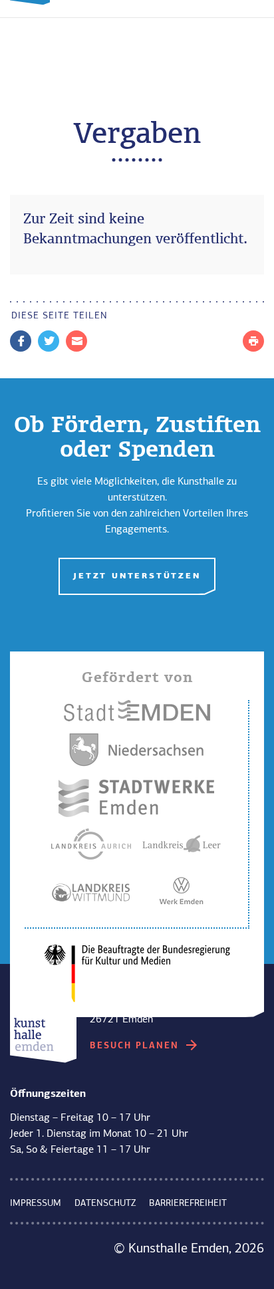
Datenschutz (105, 1203)
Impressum (35, 1203)
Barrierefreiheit (188, 1203)
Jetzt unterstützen (136, 576)
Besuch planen (136, 1046)
